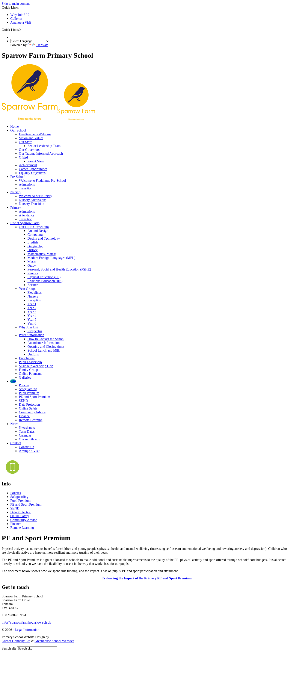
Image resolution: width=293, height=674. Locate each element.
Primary (15, 207)
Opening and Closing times (45, 346)
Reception (34, 300)
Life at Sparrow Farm (24, 223)
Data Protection (29, 404)
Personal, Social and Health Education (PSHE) (59, 269)
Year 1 (31, 304)
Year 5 (31, 319)
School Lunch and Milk (43, 350)
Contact (15, 443)
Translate (42, 45)
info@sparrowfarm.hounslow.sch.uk (26, 622)
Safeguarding (28, 389)
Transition (25, 188)
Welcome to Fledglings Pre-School (42, 180)
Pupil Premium (29, 393)
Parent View (35, 161)
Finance (24, 416)
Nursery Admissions (32, 200)
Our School (18, 130)
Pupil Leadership (30, 362)
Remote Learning (30, 420)
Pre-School (17, 176)
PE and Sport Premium (34, 397)
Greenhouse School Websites (54, 641)
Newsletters (27, 427)
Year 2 (31, 308)
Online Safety (28, 408)
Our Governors (29, 149)
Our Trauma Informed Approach (41, 153)
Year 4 (31, 315)
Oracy (31, 265)
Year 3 (31, 312)
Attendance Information (43, 343)
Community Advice (32, 412)
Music (31, 261)
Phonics (32, 273)
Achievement (28, 165)
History (32, 250)
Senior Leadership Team (43, 146)
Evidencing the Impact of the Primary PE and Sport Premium (146, 578)
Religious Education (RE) (44, 281)
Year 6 (31, 323)
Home (14, 126)
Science (32, 285)
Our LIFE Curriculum (34, 227)
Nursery (15, 192)
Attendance (26, 215)
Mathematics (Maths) (41, 254)
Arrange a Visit (20, 22)
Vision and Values (31, 138)
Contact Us (26, 447)
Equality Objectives (32, 173)
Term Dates (27, 431)
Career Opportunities (33, 169)
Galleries (16, 18)
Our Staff (25, 142)
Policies (24, 385)
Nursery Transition (31, 204)
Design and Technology (43, 238)
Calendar (25, 435)
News (14, 424)
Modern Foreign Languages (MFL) (51, 258)
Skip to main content (16, 3)
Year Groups (27, 288)
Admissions (27, 184)
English (32, 242)
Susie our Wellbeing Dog (36, 366)
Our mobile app (29, 439)
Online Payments (30, 373)
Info (13, 381)
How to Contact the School (45, 339)
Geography (35, 246)
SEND (23, 400)
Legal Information (27, 630)
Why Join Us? (20, 15)
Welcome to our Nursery (35, 196)
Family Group (28, 370)
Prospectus (34, 331)
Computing (35, 234)
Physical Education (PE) (43, 277)
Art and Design (37, 231)
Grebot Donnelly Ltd (16, 641)
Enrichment (27, 358)
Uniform (33, 354)
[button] (20, 29)
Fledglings (34, 292)
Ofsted (23, 157)
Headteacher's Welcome (35, 134)
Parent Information (31, 335)
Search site (9, 648)
